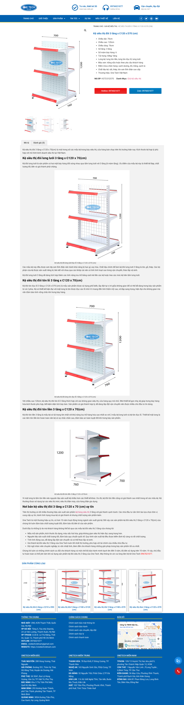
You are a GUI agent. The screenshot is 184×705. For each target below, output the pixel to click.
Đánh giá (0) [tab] (39, 143)
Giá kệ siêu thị (110, 26)
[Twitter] (146, 18)
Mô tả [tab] (26, 143)
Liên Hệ (116, 18)
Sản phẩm (58, 18)
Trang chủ (98, 26)
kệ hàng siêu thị (82, 512)
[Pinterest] (151, 18)
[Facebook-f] (141, 18)
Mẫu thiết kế (102, 18)
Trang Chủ (28, 18)
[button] (85, 30)
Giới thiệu (43, 18)
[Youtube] (156, 18)
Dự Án (87, 18)
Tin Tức (73, 18)
